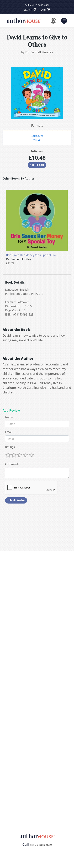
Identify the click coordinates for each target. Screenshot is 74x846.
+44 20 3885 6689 (40, 5)
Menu (65, 20)
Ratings (10, 447)
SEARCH (28, 9)
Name (9, 417)
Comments (12, 464)
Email (8, 432)
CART (43, 9)
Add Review (11, 410)
